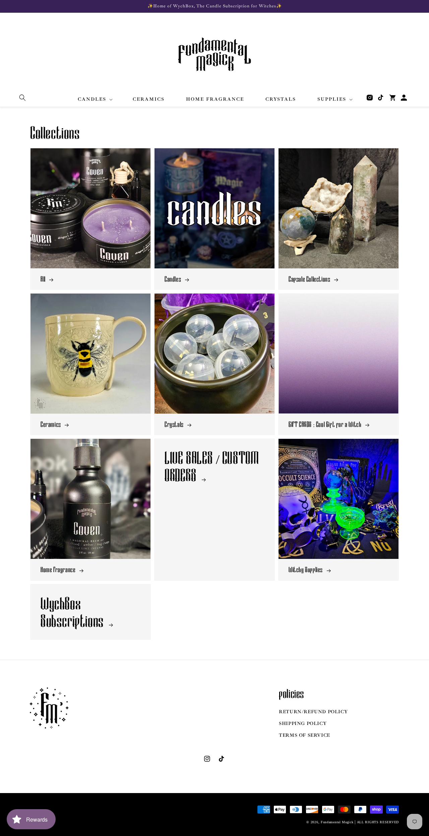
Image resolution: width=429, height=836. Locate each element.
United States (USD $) (57, 817)
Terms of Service (304, 735)
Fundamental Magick (337, 822)
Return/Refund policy (313, 712)
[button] (22, 97)
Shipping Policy (302, 723)
